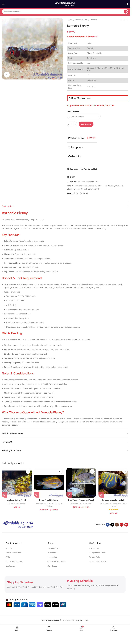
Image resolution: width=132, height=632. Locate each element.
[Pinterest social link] (80, 193)
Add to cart (86, 124)
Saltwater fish (94, 189)
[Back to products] (123, 19)
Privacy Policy (95, 557)
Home (69, 20)
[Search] (126, 12)
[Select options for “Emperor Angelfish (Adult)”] (101, 495)
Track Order (94, 548)
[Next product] (126, 19)
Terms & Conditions (14, 561)
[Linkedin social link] (83, 193)
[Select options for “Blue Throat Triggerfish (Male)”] (69, 495)
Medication (52, 557)
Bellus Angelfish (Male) (49, 500)
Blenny (76, 189)
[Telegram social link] (87, 193)
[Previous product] (120, 19)
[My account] (126, 3)
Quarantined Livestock (98, 561)
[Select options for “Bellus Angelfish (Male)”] (36, 495)
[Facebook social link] (74, 193)
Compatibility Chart (97, 553)
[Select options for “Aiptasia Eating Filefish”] (4, 495)
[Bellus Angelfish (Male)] (49, 483)
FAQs (8, 557)
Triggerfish (87, 503)
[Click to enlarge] (7, 75)
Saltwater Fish (81, 20)
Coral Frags (52, 566)
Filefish (23, 503)
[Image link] (18, 524)
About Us (9, 548)
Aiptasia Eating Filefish (16, 500)
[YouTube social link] (121, 525)
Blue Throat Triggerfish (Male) (81, 500)
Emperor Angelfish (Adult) (113, 500)
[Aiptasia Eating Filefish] (17, 483)
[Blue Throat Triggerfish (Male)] (81, 483)
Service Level (73, 111)
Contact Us (10, 566)
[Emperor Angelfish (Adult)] (113, 483)
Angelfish (52, 503)
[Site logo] (65, 4)
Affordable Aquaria (106, 186)
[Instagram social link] (117, 525)
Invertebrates (52, 553)
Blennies (93, 20)
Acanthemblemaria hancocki (84, 186)
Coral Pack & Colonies (56, 561)
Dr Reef (83, 189)
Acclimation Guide (13, 553)
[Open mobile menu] (3, 3)
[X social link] (77, 193)
